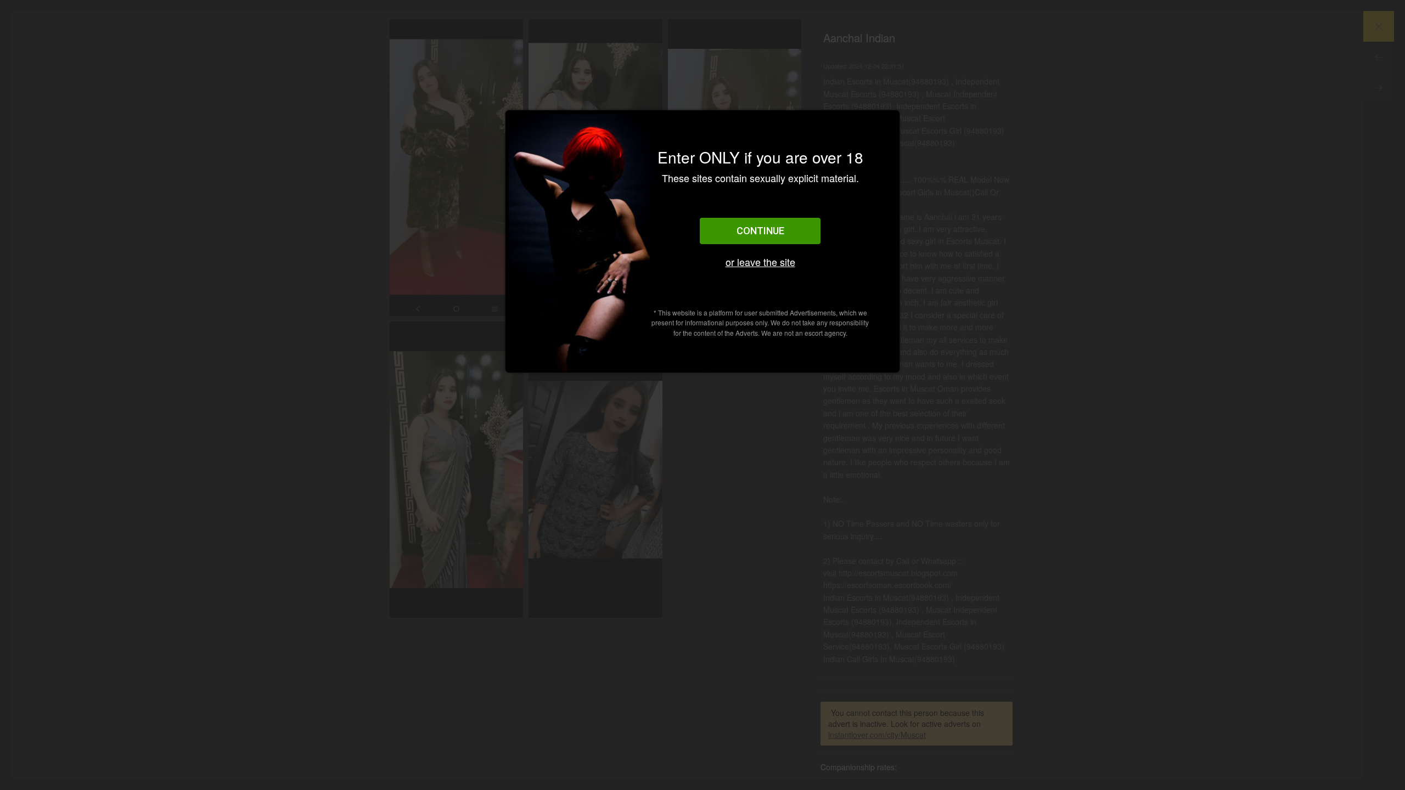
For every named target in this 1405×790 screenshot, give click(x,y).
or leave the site (760, 262)
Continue (760, 230)
